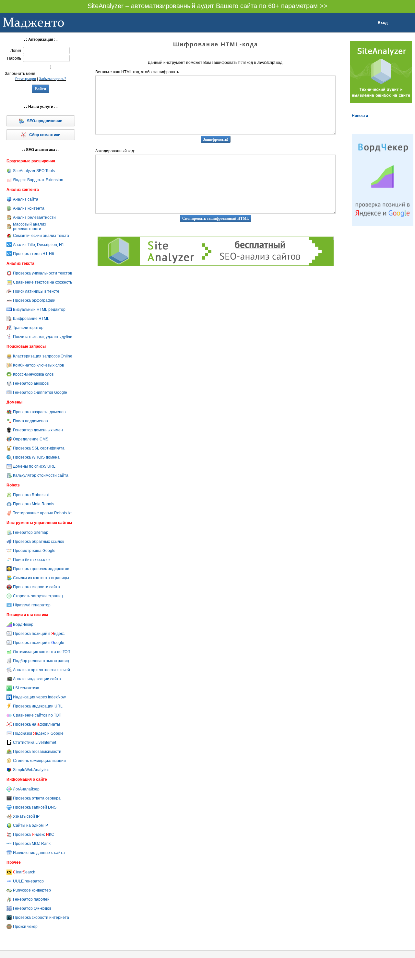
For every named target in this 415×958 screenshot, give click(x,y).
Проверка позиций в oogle (38, 642)
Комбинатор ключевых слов (38, 365)
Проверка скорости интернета (41, 917)
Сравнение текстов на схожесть (42, 282)
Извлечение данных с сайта (39, 852)
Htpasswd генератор (32, 605)
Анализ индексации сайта (37, 679)
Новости (360, 115)
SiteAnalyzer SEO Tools (34, 171)
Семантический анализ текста (41, 235)
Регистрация (25, 79)
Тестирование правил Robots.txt (42, 513)
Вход (383, 22)
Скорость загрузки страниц (38, 596)
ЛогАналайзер (26, 789)
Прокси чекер (25, 926)
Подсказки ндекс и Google (38, 733)
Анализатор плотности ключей (41, 670)
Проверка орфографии (34, 300)
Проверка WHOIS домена (36, 457)
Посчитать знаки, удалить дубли (42, 336)
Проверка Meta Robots (33, 504)
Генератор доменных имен (38, 430)
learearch (24, 872)
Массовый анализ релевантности (29, 226)
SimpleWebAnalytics (31, 769)
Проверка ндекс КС (33, 834)
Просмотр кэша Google (34, 550)
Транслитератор (28, 327)
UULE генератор (28, 881)
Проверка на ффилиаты (36, 724)
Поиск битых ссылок (31, 559)
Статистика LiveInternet (34, 742)
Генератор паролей (31, 899)
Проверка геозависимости (37, 751)
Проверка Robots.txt (31, 495)
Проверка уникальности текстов (42, 273)
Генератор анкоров (31, 383)
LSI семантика (26, 688)
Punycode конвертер (32, 890)
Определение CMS (30, 439)
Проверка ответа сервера (37, 798)
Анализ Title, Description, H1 (38, 244)
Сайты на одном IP (30, 825)
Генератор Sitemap (30, 532)
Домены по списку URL (34, 466)
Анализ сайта (25, 199)
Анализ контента (28, 208)
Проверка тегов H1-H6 (33, 253)
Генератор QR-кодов (32, 908)
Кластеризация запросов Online (42, 356)
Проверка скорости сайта (36, 587)
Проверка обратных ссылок (38, 541)
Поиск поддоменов (30, 421)
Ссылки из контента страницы (41, 578)
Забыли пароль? (52, 79)
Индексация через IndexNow (39, 697)
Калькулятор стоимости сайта (40, 475)
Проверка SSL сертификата (39, 448)
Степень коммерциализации (39, 760)
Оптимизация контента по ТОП (41, 651)
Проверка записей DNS (34, 807)
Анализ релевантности (34, 217)
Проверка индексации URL (38, 706)
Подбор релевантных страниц (41, 661)
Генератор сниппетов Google (40, 392)
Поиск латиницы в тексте (36, 291)
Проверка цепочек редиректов (41, 569)
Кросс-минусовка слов (33, 374)
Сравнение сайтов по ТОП (37, 715)
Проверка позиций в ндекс (39, 633)
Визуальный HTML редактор (39, 309)
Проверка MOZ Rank (32, 843)
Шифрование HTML (31, 318)
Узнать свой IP (26, 816)
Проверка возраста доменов (39, 412)
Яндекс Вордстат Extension (38, 180)
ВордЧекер (23, 624)
